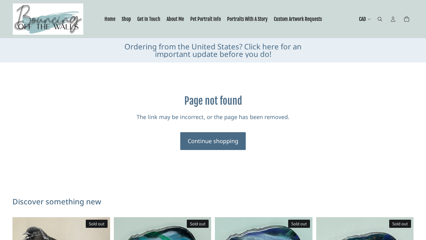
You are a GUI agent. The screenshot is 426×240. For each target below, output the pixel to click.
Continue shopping (213, 141)
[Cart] (407, 19)
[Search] (380, 19)
